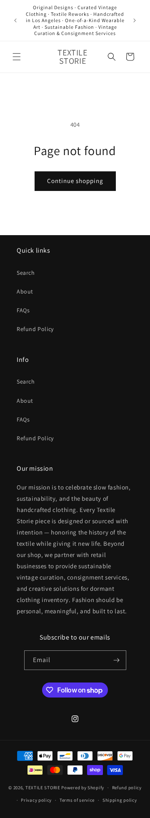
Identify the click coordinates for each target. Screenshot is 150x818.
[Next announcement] (134, 20)
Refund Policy (35, 329)
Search (26, 272)
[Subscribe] (117, 660)
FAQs (23, 310)
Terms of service (77, 800)
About (25, 291)
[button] (17, 57)
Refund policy (127, 787)
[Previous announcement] (15, 20)
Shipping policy (119, 800)
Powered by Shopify (82, 787)
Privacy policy (36, 800)
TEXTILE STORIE (42, 787)
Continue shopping (75, 181)
